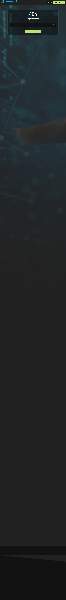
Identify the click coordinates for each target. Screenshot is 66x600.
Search (14, 24)
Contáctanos (59, 2)
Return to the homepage (32, 31)
